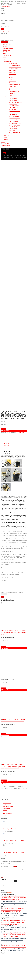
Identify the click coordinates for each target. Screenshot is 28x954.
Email (2, 570)
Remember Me (5, 26)
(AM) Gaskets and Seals (15, 123)
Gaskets (5, 51)
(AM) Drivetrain (13, 114)
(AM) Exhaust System (14, 118)
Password (3, 23)
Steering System (13, 90)
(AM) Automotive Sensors (15, 102)
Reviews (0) (6, 445)
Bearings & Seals (7, 55)
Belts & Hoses (12, 70)
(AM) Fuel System (13, 121)
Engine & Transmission (15, 75)
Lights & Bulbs (12, 86)
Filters (4, 57)
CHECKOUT (9, 892)
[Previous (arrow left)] (1, 877)
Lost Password (9, 31)
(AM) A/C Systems (13, 100)
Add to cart (3, 429)
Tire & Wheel (12, 93)
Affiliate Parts (7, 97)
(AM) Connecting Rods (14, 111)
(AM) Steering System (14, 127)
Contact (6, 139)
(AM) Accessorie (13, 98)
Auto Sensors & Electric (15, 67)
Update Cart (3, 892)
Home (4, 53)
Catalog (3, 142)
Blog (5, 137)
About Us (6, 135)
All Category (7, 61)
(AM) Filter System (13, 119)
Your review (4, 580)
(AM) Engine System (14, 116)
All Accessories (7, 44)
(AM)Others (12, 134)
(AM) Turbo (12, 130)
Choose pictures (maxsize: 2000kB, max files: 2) (13, 592)
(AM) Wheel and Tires (14, 132)
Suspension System (8, 48)
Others (11, 88)
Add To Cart (4, 780)
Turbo (10, 95)
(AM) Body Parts (13, 104)
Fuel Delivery (12, 81)
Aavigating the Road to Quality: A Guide (13, 852)
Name (2, 567)
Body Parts (12, 72)
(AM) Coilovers (12, 109)
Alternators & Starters (14, 65)
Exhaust (5, 46)
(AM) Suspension (13, 128)
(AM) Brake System (14, 105)
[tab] (15, 443)
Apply (15, 880)
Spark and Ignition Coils (15, 84)
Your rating (3, 577)
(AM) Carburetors (13, 107)
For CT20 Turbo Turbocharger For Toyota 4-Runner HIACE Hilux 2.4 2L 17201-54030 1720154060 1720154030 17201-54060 (14, 915)
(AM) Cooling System (14, 112)
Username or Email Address (7, 20)
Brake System (6, 50)
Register (3, 31)
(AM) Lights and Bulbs (14, 125)
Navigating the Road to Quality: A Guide (13, 829)
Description (6, 443)
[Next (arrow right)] (2, 877)
